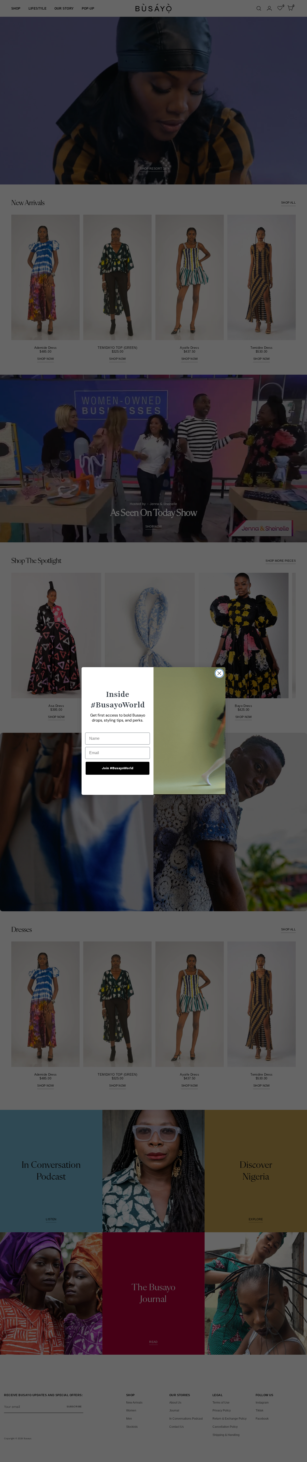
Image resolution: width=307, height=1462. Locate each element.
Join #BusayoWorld (117, 768)
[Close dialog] (219, 673)
